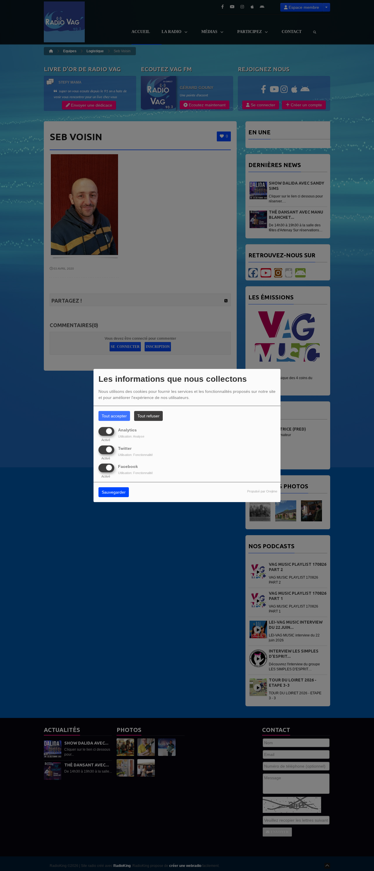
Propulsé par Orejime (262, 491)
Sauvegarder (114, 492)
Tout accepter (114, 416)
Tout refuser (148, 416)
